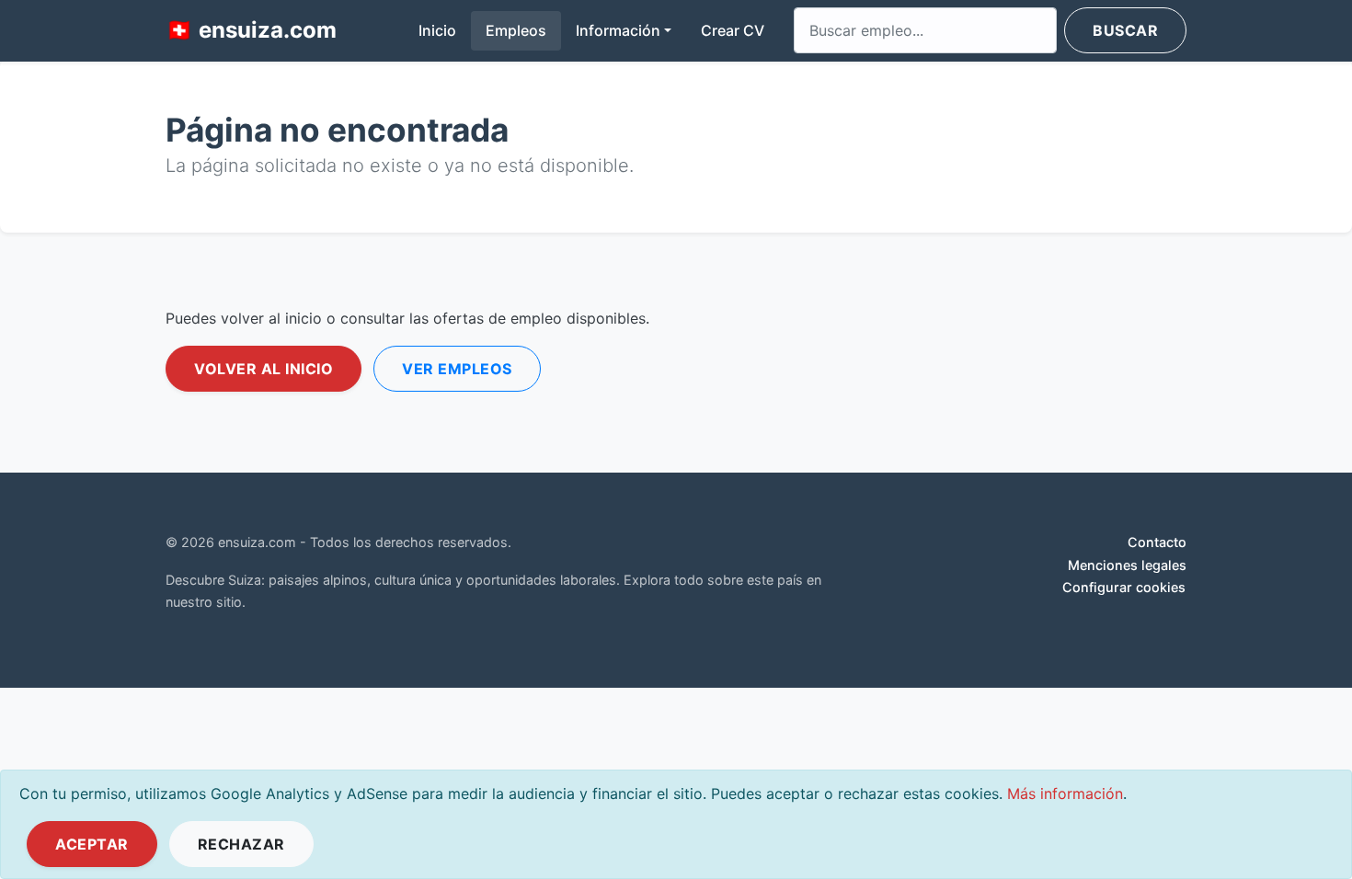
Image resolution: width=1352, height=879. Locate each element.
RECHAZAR (241, 844)
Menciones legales (1127, 565)
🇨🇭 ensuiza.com (251, 30)
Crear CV (732, 30)
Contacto (1157, 542)
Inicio (444, 30)
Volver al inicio (263, 369)
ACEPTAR (92, 844)
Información (618, 30)
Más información (1065, 793)
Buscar (1125, 30)
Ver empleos (457, 369)
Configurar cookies (1124, 587)
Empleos (516, 30)
